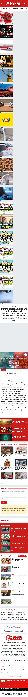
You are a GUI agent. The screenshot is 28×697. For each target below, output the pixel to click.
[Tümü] (26, 520)
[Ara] (26, 3)
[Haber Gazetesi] (13, 4)
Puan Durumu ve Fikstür (21, 665)
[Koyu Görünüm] (24, 3)
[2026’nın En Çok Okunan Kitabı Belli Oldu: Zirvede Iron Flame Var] (7, 450)
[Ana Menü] (1, 3)
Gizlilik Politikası (13, 630)
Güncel (3, 8)
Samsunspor (15, 8)
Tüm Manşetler (5, 669)
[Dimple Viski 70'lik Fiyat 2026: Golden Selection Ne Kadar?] (7, 462)
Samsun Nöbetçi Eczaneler (5, 661)
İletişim (7, 630)
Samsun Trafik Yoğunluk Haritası (6, 666)
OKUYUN (19, 690)
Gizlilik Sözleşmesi (21, 630)
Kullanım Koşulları (8, 631)
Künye (4, 630)
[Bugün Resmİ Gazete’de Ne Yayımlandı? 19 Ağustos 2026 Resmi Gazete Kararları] (7, 475)
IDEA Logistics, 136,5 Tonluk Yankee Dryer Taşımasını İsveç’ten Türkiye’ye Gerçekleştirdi (13, 695)
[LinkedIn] (15, 627)
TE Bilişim (17, 685)
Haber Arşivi (5, 672)
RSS (3, 681)
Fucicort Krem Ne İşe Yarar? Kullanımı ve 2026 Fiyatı (20, 455)
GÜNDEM (14, 306)
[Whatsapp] (20, 627)
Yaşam (21, 8)
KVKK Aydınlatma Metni (18, 631)
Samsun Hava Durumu (20, 660)
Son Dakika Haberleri (20, 669)
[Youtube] (17, 627)
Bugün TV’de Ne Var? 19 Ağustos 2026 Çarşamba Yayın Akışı (20, 468)
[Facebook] (8, 627)
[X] (10, 627)
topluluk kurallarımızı (13, 506)
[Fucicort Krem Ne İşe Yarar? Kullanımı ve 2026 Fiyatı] (21, 450)
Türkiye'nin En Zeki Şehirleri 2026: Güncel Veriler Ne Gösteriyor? (20, 481)
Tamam (24, 690)
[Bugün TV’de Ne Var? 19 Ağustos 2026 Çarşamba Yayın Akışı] (21, 462)
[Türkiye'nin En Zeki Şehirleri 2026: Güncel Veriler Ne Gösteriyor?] (21, 475)
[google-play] (17, 676)
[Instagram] (13, 627)
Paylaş (4, 370)
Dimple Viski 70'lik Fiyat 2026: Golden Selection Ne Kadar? (6, 468)
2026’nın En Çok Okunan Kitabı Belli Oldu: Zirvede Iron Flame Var (7, 455)
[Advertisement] (14, 338)
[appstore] (10, 676)
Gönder (4, 502)
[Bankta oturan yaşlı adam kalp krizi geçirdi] (14, 360)
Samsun (8, 8)
